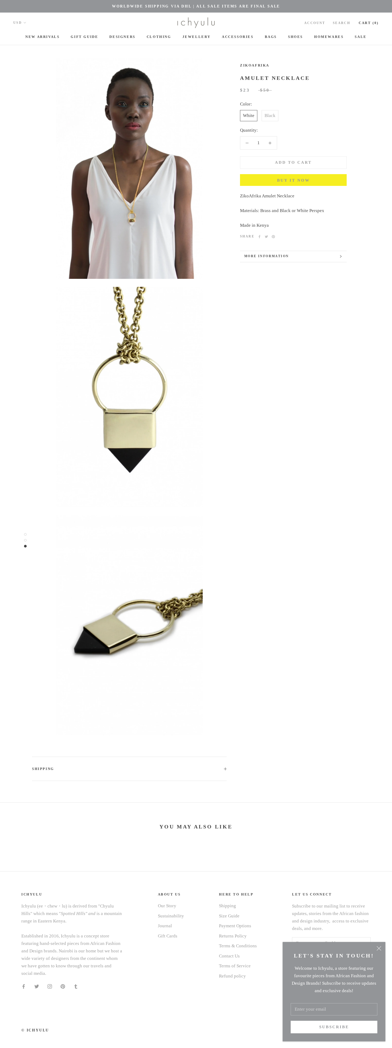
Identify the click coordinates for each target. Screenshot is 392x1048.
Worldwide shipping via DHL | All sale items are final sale (196, 6)
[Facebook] (259, 236)
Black (270, 115)
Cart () (369, 23)
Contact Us (229, 956)
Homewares (328, 37)
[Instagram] (49, 986)
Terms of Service (235, 965)
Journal (165, 925)
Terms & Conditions (238, 945)
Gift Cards (167, 935)
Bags (271, 37)
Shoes (295, 37)
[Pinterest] (273, 236)
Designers (122, 37)
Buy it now (293, 180)
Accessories (238, 37)
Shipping (43, 769)
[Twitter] (266, 236)
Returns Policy (233, 935)
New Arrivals (42, 37)
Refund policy (232, 976)
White (248, 115)
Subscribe (334, 1027)
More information (266, 256)
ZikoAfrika (254, 65)
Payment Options (235, 925)
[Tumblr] (76, 986)
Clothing (159, 37)
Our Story (167, 905)
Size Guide (229, 915)
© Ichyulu (35, 1030)
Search (341, 23)
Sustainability (171, 915)
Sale (360, 37)
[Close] (379, 948)
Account (314, 23)
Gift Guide (84, 37)
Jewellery (196, 37)
